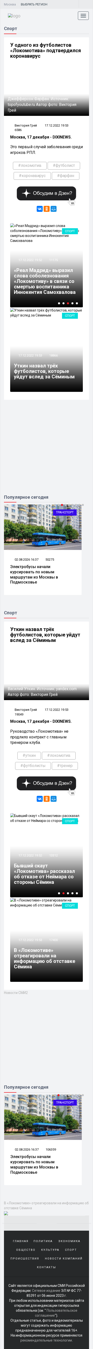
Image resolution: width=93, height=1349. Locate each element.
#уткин (29, 755)
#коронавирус (32, 175)
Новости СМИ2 (16, 993)
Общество (25, 1250)
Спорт (70, 231)
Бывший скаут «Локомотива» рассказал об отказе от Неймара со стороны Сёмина (44, 874)
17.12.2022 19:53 (56, 125)
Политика (43, 1241)
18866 (53, 355)
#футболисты (33, 765)
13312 (53, 855)
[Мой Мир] (54, 209)
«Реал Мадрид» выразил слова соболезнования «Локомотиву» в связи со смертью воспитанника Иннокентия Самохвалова (45, 281)
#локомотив (29, 165)
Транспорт (65, 512)
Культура (50, 1250)
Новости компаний (64, 1258)
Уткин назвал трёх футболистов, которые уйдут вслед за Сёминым (44, 371)
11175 (53, 260)
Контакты (46, 1267)
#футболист (64, 165)
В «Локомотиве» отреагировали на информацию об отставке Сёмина (44, 958)
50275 (49, 559)
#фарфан (65, 175)
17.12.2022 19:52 (30, 260)
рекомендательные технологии (46, 1340)
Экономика (69, 1241)
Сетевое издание (46, 1291)
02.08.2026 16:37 (26, 559)
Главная (21, 1241)
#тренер (65, 765)
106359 (50, 1149)
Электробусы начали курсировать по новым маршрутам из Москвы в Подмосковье (34, 574)
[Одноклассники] (47, 209)
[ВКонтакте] (40, 209)
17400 (53, 940)
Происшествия (24, 1258)
